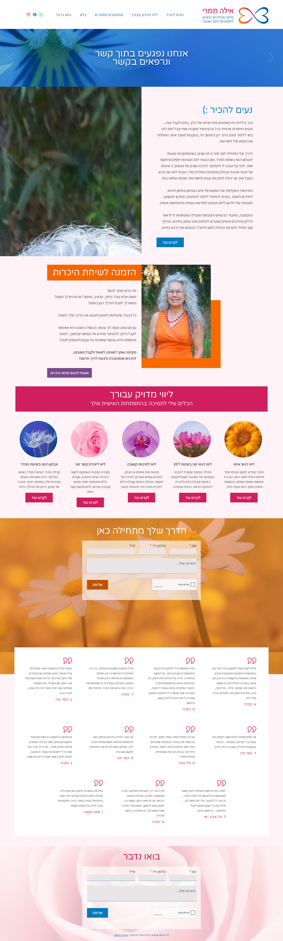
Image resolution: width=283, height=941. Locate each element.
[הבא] (271, 58)
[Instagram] (28, 14)
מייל (132, 546)
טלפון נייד (159, 546)
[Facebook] (35, 14)
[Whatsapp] (41, 14)
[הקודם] (11, 58)
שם (194, 546)
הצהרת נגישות (121, 935)
